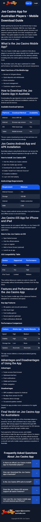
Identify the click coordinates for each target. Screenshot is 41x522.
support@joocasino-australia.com (22, 512)
